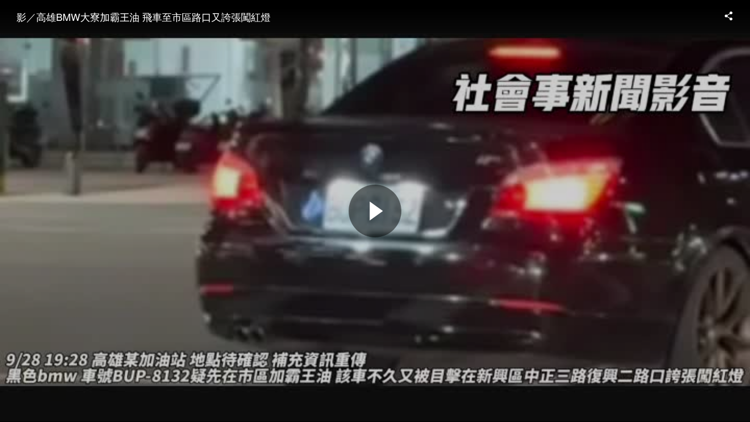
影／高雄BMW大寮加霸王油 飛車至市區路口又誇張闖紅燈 (143, 16)
